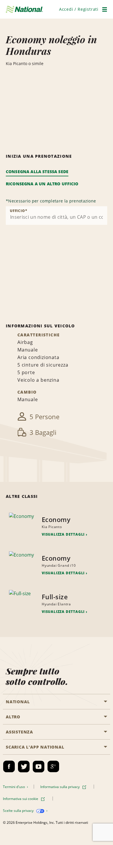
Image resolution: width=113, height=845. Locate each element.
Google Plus (53, 766)
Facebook (9, 766)
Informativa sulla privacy (60, 786)
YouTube (38, 766)
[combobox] (56, 215)
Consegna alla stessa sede (37, 171)
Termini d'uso (14, 786)
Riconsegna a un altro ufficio (42, 183)
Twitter (24, 766)
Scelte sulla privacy (18, 810)
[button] (79, 9)
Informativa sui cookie (21, 798)
